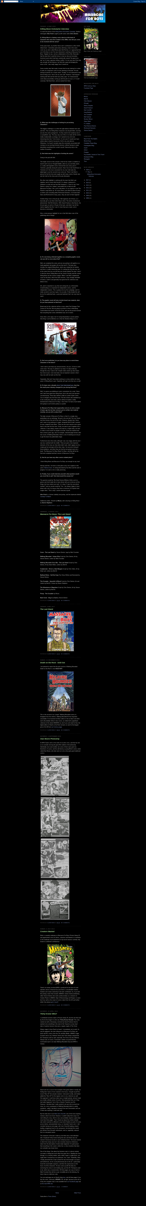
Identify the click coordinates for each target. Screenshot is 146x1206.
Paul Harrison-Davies (90, 126)
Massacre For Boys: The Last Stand (55, 514)
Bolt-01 (86, 99)
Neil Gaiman (87, 117)
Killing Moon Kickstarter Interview (54, 29)
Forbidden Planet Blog (90, 143)
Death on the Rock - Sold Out (52, 663)
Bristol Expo (87, 141)
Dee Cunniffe (87, 110)
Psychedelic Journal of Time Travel (94, 154)
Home (57, 1193)
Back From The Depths (90, 139)
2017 (87, 180)
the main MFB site (47, 1183)
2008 (87, 198)
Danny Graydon (88, 105)
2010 (87, 193)
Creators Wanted (47, 931)
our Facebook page (72, 1181)
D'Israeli (86, 103)
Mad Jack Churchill (59, 1113)
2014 (87, 182)
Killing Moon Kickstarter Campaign (65, 31)
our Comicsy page (56, 727)
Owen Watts (87, 121)
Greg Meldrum (88, 112)
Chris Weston (88, 101)
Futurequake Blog (89, 145)
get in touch (54, 1002)
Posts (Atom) (52, 1196)
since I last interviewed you (65, 385)
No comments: (65, 505)
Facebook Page (88, 88)
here (64, 1177)
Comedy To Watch (45, 496)
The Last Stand (46, 609)
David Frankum (88, 108)
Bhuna (86, 96)
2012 (87, 188)
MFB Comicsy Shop (90, 86)
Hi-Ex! (86, 150)
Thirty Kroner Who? (48, 1014)
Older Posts (77, 1193)
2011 (87, 190)
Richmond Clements (90, 128)
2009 (87, 195)
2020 (87, 169)
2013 (87, 185)
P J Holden (87, 123)
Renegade (87, 159)
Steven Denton (88, 130)
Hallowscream (48, 467)
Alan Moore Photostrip (49, 739)
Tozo (85, 161)
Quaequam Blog (88, 157)
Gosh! (85, 148)
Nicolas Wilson (88, 119)
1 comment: (65, 1186)
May (89, 172)
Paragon (86, 152)
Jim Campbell (88, 114)
